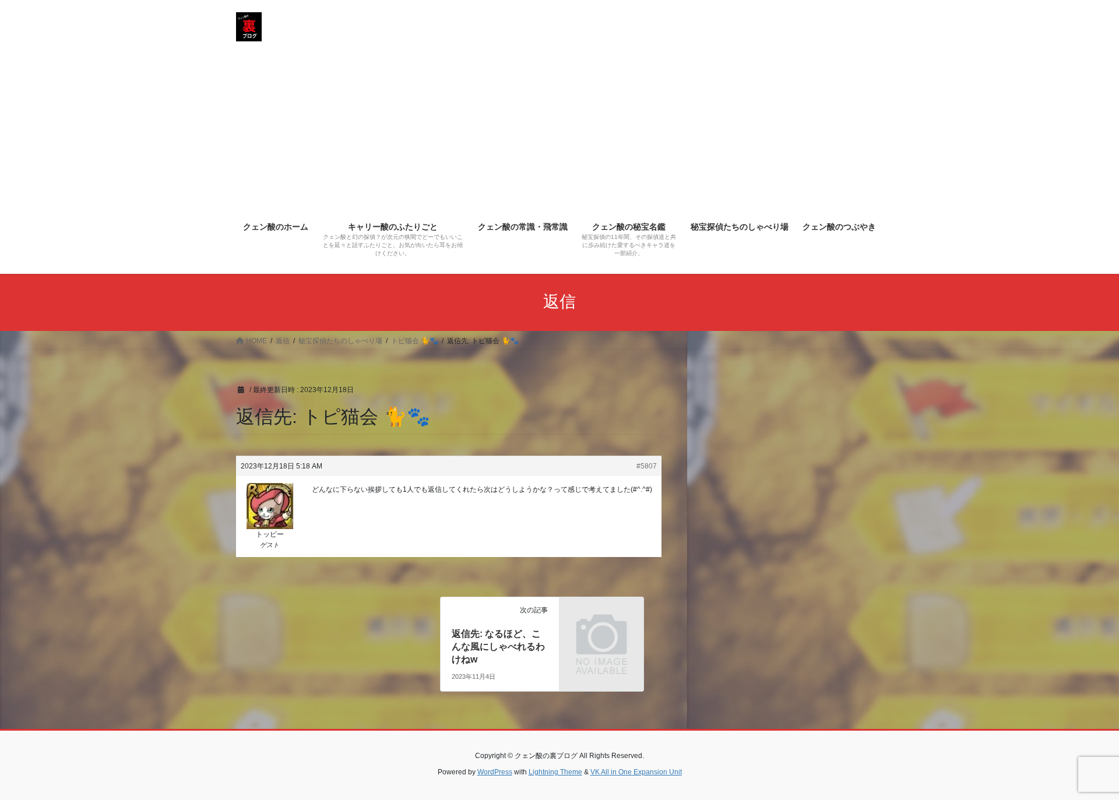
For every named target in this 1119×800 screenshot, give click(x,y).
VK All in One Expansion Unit (636, 772)
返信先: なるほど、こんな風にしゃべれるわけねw (498, 647)
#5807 (646, 466)
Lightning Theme (555, 772)
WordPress (494, 772)
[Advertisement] (559, 125)
